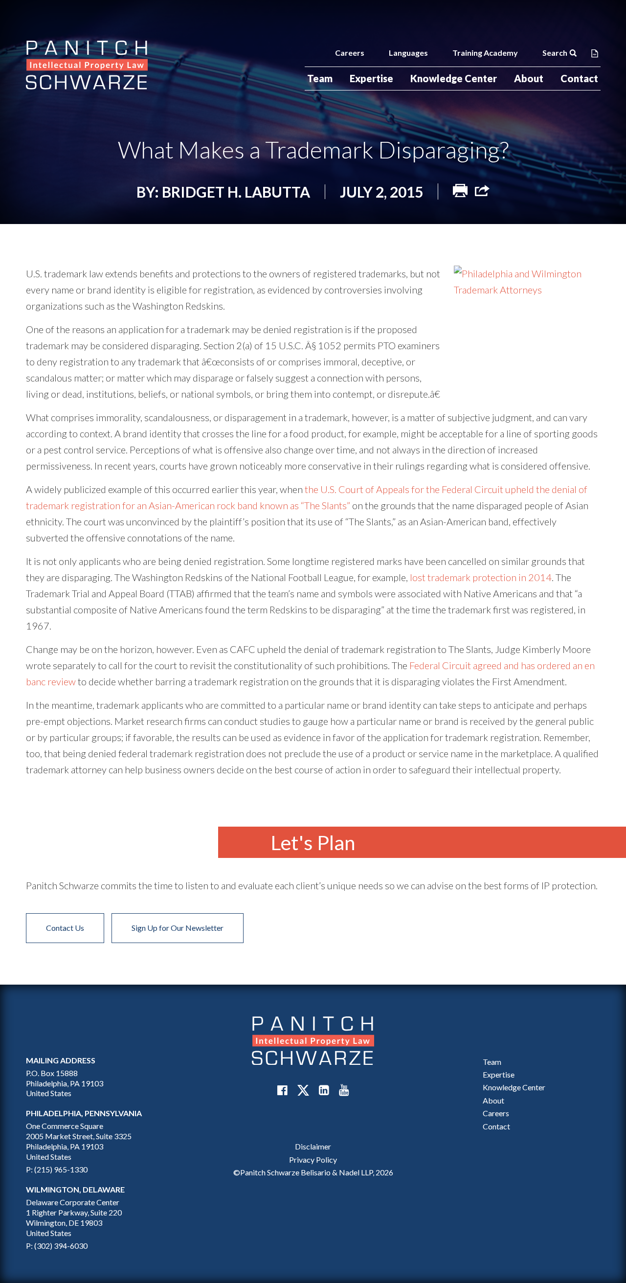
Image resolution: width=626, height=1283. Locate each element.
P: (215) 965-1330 (57, 1169)
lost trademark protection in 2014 (481, 577)
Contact (579, 78)
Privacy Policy (313, 1159)
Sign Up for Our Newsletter (178, 927)
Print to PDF (595, 53)
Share (482, 190)
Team (320, 78)
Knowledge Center (453, 78)
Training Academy (485, 52)
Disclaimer (313, 1146)
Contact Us (65, 927)
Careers (349, 52)
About (528, 78)
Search (554, 52)
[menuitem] (320, 78)
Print (460, 190)
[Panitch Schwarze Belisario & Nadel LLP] (87, 65)
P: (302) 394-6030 (57, 1245)
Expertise (371, 78)
